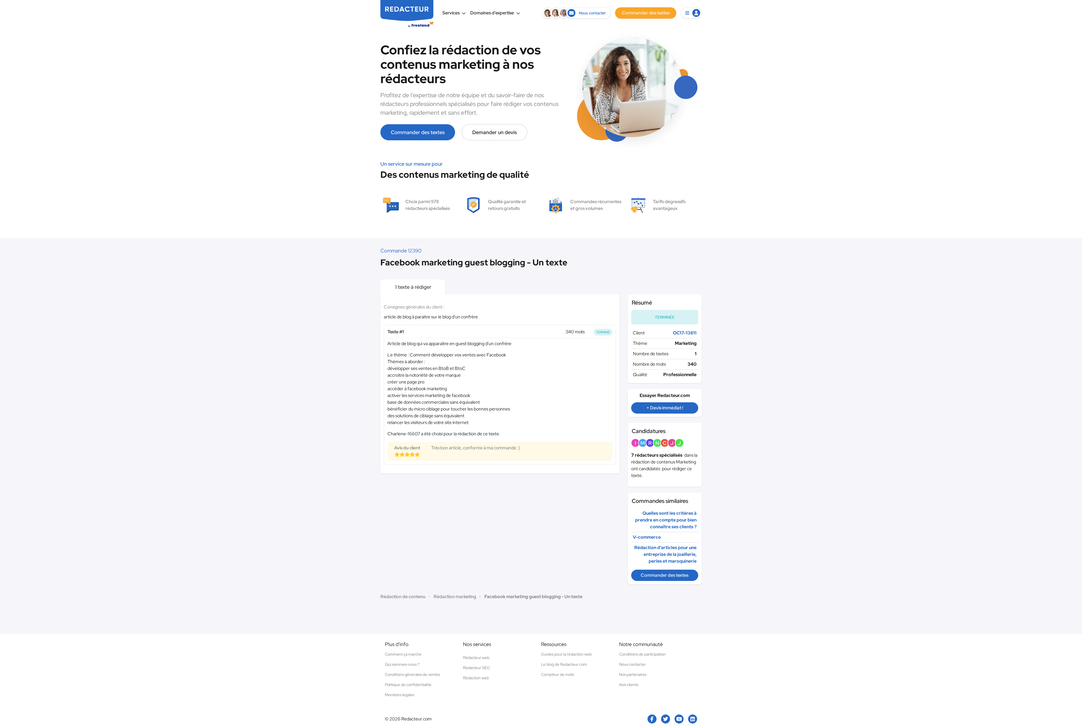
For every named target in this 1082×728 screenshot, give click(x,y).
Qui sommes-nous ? (402, 664)
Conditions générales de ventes (412, 674)
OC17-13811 (685, 333)
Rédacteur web (476, 657)
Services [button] (451, 13)
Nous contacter (632, 664)
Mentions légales (399, 694)
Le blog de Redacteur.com (564, 664)
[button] (691, 13)
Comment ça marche (403, 654)
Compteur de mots (557, 674)
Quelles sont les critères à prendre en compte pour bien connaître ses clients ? (666, 520)
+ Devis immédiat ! (664, 408)
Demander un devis (494, 132)
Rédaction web (476, 677)
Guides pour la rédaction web (566, 654)
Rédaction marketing (455, 597)
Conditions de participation (642, 654)
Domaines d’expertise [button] (492, 13)
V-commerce (647, 537)
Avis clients (628, 684)
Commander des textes (418, 132)
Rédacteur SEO (476, 667)
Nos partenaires (632, 674)
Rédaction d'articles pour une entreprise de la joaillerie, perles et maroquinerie (665, 554)
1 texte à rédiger (412, 287)
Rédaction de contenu (402, 597)
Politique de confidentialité (408, 684)
